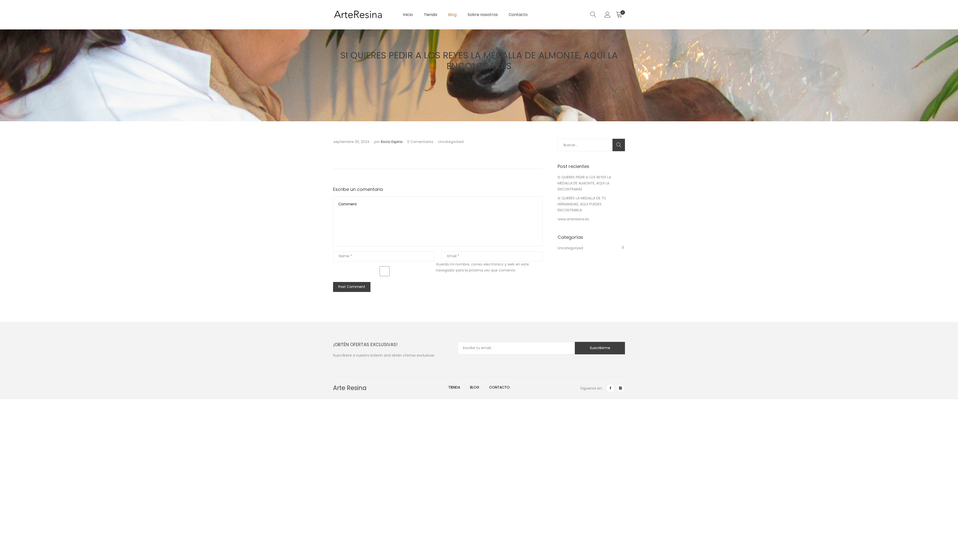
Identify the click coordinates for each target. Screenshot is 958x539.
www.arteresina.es (573, 219)
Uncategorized (451, 141)
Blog (452, 14)
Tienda (430, 14)
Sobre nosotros (483, 14)
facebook (610, 388)
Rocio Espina (391, 141)
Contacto (518, 14)
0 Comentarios (420, 141)
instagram (620, 388)
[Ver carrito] (619, 15)
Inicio (408, 14)
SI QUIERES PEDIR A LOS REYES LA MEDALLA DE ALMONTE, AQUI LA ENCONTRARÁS (584, 183)
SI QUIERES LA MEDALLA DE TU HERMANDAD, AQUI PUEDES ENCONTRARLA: (582, 204)
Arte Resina (349, 388)
